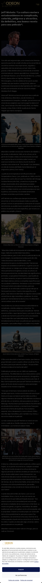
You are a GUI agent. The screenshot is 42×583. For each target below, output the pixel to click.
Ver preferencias (21, 575)
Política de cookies (14, 580)
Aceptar (21, 569)
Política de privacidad (26, 580)
